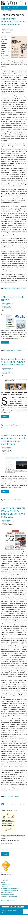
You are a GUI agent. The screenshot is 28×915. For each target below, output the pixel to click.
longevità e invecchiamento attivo (10, 888)
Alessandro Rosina (7, 28)
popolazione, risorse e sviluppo (9, 890)
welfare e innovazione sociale (9, 896)
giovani (11, 29)
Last (24, 804)
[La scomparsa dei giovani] (8, 823)
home (3, 10)
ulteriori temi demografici (7, 894)
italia (7, 427)
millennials (5, 886)
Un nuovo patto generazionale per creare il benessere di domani (13, 21)
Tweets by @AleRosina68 (8, 900)
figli (5, 350)
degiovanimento (6, 884)
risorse (24, 288)
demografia (7, 425)
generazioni (7, 288)
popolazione (19, 288)
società (20, 350)
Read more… (5, 342)
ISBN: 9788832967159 (6, 843)
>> (20, 804)
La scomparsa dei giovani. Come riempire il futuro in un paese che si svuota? (13, 362)
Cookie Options (20, 906)
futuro (14, 425)
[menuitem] (3, 10)
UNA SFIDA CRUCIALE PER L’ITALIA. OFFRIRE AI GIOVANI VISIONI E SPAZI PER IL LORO (13, 512)
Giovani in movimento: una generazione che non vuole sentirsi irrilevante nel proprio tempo (13, 439)
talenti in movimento (6, 892)
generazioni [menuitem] (9, 10)
